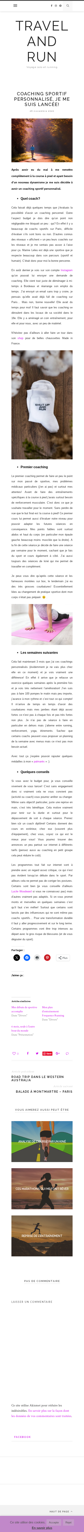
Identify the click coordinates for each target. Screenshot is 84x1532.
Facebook (22, 1437)
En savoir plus (42, 1528)
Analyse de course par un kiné (42, 1141)
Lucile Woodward (21, 891)
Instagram (67, 270)
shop (20, 338)
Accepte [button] (54, 1522)
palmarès (39, 761)
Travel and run (42, 41)
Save (49, 1053)
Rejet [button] (68, 1522)
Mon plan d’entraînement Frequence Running (53, 1011)
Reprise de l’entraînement (42, 1236)
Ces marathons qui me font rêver (42, 1188)
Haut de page (60, 1511)
